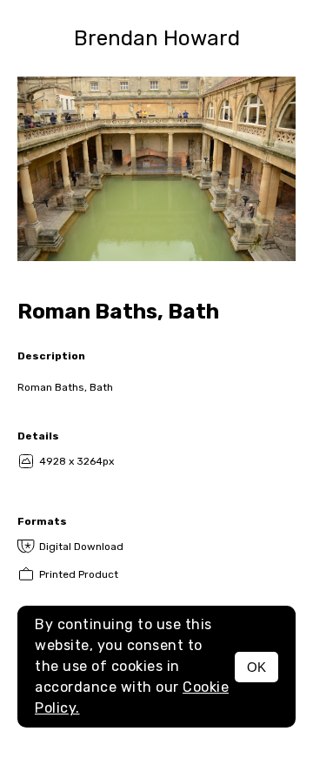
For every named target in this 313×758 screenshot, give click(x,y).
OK (256, 667)
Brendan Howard (157, 38)
